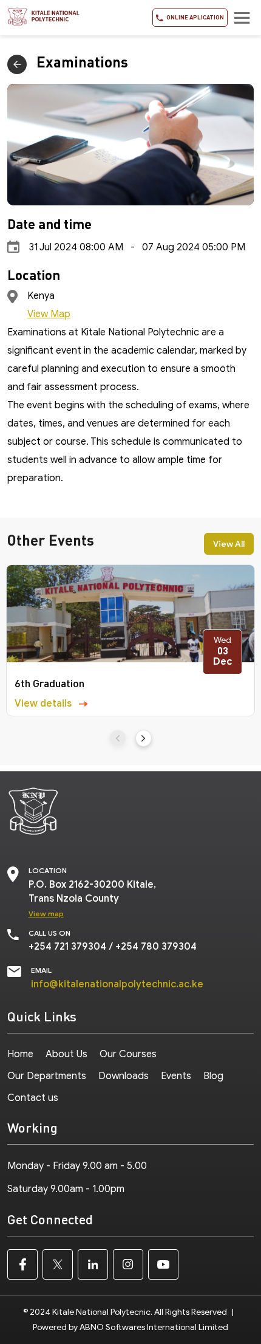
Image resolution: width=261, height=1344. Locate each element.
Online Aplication (194, 17)
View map (46, 913)
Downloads (123, 1076)
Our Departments (46, 1076)
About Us (66, 1054)
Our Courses (128, 1054)
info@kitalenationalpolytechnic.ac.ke (117, 984)
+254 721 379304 (67, 947)
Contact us (32, 1098)
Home (20, 1054)
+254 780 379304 (156, 947)
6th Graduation (49, 683)
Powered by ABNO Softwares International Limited (130, 1327)
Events (176, 1076)
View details (44, 704)
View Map (48, 314)
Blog (213, 1076)
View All (229, 544)
